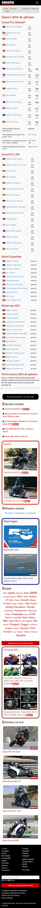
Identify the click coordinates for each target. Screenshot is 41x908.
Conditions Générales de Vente (13, 893)
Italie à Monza (10, 273)
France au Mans (11, 39)
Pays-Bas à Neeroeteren (14, 345)
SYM (32, 628)
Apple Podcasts (28, 859)
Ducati (24, 600)
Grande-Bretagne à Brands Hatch (17, 288)
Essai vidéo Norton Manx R (16, 436)
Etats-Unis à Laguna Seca (14, 284)
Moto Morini (15, 620)
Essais (7, 444)
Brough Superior (10, 596)
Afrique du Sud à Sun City (14, 368)
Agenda (4, 865)
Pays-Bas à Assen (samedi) (15, 57)
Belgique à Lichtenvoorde (14, 330)
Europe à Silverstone (12, 280)
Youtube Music (27, 861)
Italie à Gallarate (11, 341)
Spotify (24, 864)
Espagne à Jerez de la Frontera (16, 165)
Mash (25, 617)
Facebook (19, 512)
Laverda (17, 617)
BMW (33, 593)
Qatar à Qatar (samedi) (13, 102)
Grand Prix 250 (11, 154)
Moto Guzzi (31, 603)
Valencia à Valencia (12, 122)
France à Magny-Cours (13, 300)
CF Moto (9, 599)
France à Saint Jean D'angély (15, 337)
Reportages (10, 521)
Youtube (8, 512)
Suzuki (24, 628)
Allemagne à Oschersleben (15, 276)
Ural (14, 632)
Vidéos (4, 860)
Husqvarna (20, 610)
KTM (32, 614)
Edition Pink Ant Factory (10, 895)
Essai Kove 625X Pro (13, 408)
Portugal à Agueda (12, 318)
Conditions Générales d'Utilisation (14, 890)
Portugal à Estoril (11, 88)
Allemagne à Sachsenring (14, 69)
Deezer (25, 866)
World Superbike (11, 256)
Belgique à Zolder (11, 310)
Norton (5, 624)
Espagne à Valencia (12, 261)
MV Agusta (27, 620)
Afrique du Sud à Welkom (14, 27)
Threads (25, 853)
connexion (26, 8)
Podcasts (5, 863)
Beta (26, 592)
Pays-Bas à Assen (12, 292)
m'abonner (35, 8)
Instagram (31, 512)
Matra (32, 617)
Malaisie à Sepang (12, 108)
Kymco (8, 617)
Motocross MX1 (11, 305)
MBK (5, 620)
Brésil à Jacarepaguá (13, 63)
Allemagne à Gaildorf (13, 361)
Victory (27, 631)
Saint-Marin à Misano (13, 269)
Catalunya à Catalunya (13, 51)
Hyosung (32, 610)
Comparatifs (10, 649)
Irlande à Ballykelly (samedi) (15, 365)
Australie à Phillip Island (13, 115)
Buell (26, 596)
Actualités (5, 851)
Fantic (14, 603)
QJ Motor (33, 624)
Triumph (7, 631)
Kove (26, 614)
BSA (19, 596)
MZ (35, 620)
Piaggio (24, 624)
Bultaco (32, 596)
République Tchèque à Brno (15, 81)
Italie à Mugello (11, 45)
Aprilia (11, 593)
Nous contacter (7, 898)
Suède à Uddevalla (12, 349)
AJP (5, 592)
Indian (8, 614)
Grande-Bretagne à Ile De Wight (16, 333)
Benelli (20, 592)
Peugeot (14, 624)
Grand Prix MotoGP (13, 22)
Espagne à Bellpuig (12, 314)
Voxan (34, 631)
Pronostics (5, 870)
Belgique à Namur (12, 357)
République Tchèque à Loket (15, 353)
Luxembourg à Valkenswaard (15, 322)
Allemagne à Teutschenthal (15, 326)
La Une (4, 848)
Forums (4, 868)
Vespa (19, 631)
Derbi (17, 600)
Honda (30, 607)
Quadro (8, 628)
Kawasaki (17, 614)
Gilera (21, 603)
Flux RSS (25, 870)
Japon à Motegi (11, 95)
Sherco (16, 628)
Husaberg (8, 610)
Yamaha (20, 635)
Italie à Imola (10, 296)
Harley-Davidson (15, 607)
